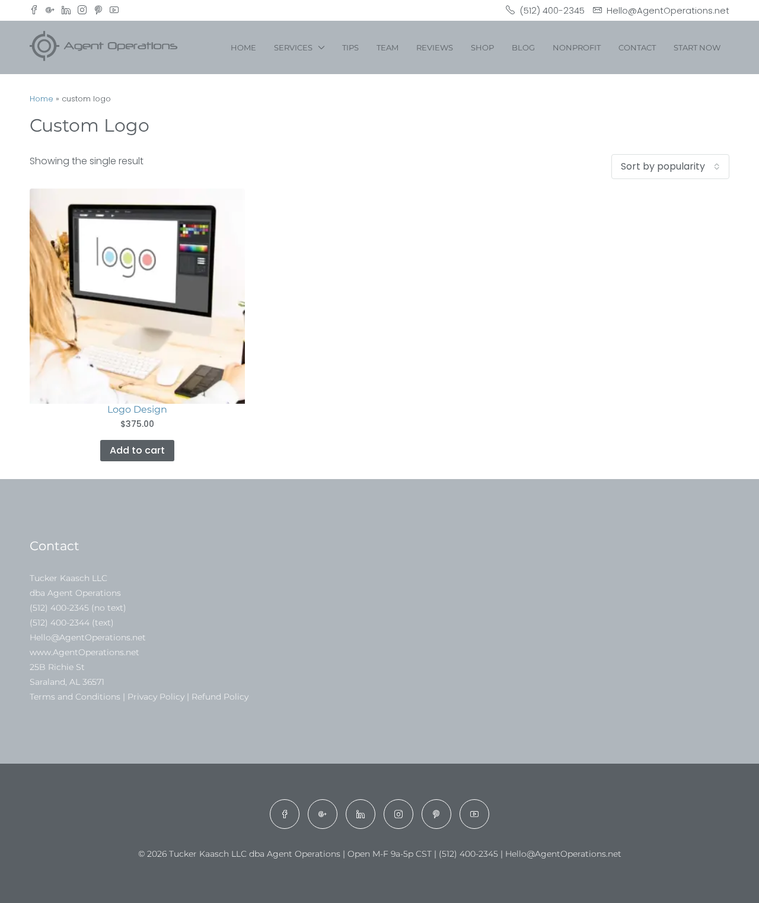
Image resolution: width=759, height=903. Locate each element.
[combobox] (670, 166)
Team (387, 47)
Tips (350, 47)
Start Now (697, 47)
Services (293, 47)
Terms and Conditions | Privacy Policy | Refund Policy (139, 696)
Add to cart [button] (137, 450)
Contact (637, 47)
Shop (482, 47)
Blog (523, 47)
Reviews (434, 47)
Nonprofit (577, 47)
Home (243, 47)
